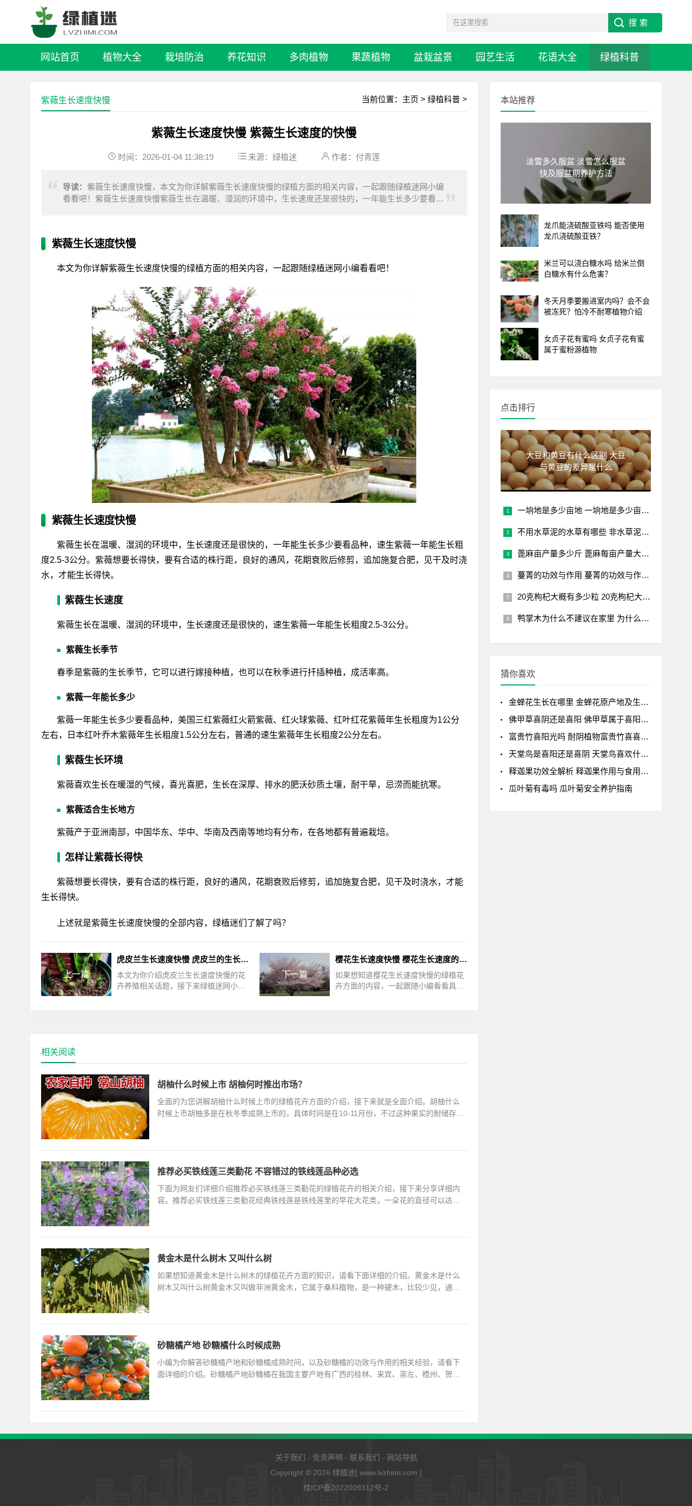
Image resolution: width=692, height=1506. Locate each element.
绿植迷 (284, 157)
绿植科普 (619, 57)
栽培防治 (184, 57)
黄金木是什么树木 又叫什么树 (214, 1258)
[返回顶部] (669, 1404)
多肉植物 (308, 57)
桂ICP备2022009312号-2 (346, 1487)
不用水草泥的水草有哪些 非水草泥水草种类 (595, 531)
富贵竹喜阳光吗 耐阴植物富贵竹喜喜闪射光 (587, 736)
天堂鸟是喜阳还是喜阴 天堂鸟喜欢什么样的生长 (595, 753)
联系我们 (365, 1457)
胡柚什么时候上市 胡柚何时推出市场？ (232, 1084)
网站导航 (402, 1457)
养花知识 (246, 57)
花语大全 (557, 57)
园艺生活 (495, 57)
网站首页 (60, 57)
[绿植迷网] (74, 21)
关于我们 (290, 1457)
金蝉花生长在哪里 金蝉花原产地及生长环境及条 (595, 702)
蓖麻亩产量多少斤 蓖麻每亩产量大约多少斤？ (599, 553)
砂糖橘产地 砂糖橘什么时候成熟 (219, 1345)
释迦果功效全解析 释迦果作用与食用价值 (583, 771)
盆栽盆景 (433, 57)
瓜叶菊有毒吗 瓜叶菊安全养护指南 (571, 788)
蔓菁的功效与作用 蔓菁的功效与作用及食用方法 (603, 575)
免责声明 (327, 1457)
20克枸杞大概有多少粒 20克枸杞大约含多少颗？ (604, 596)
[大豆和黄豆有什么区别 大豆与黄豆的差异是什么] (576, 487)
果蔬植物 (370, 57)
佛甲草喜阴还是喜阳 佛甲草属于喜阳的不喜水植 (595, 719)
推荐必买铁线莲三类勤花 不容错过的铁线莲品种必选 (257, 1171)
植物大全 (122, 57)
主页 (410, 99)
